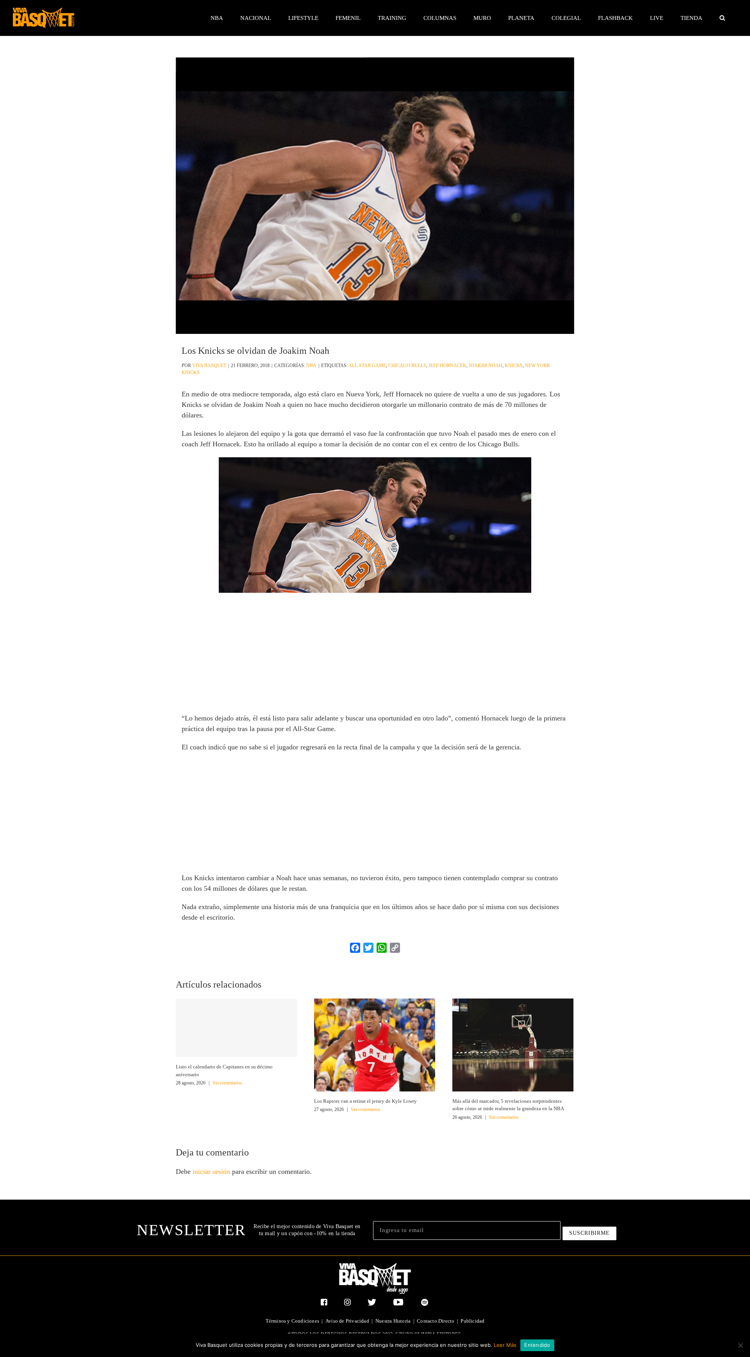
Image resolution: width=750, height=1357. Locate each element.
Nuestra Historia (393, 1321)
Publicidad (472, 1321)
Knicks (514, 365)
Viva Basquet (209, 365)
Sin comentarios (227, 1083)
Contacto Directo (435, 1321)
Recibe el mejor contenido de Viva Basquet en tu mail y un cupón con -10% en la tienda (307, 1229)
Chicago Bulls (407, 365)
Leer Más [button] (505, 1345)
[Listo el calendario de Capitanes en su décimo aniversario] (236, 1028)
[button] (722, 18)
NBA (311, 365)
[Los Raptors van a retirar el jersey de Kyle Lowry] (374, 1044)
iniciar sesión (212, 1171)
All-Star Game (367, 365)
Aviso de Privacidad (347, 1321)
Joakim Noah (485, 365)
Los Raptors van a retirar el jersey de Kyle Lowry (365, 1101)
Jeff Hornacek (447, 365)
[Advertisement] (375, 655)
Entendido (537, 1345)
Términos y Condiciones (292, 1321)
